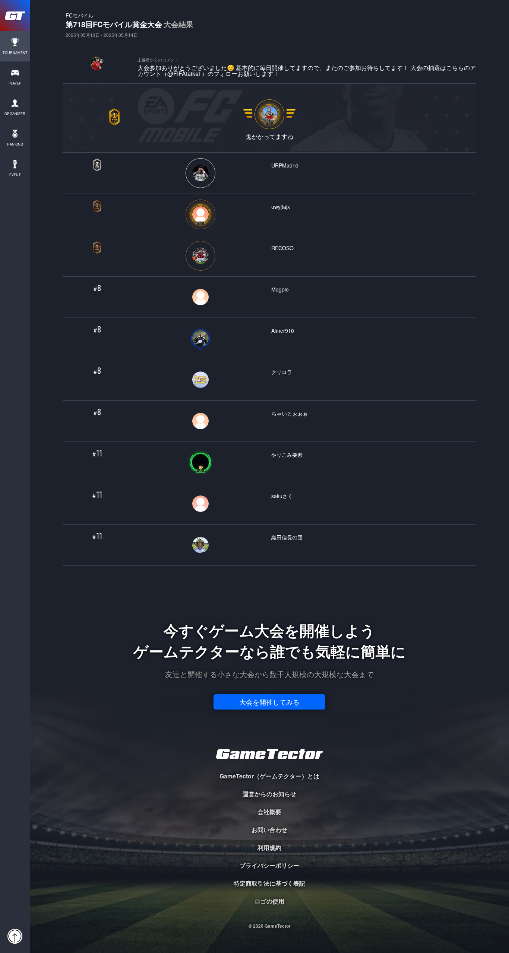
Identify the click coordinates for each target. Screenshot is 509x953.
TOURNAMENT (15, 52)
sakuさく (282, 495)
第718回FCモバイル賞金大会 (129, 25)
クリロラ (281, 371)
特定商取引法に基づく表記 (269, 883)
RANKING (15, 144)
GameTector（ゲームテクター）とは (269, 776)
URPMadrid (284, 165)
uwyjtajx (280, 206)
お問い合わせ (269, 829)
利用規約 (269, 847)
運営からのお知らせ (269, 794)
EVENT (15, 174)
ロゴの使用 (269, 901)
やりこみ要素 (287, 454)
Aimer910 (282, 330)
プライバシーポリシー (269, 865)
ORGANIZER (14, 113)
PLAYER (15, 83)
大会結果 (178, 24)
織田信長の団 (287, 537)
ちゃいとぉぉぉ (289, 413)
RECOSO (282, 247)
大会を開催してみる (269, 702)
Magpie (280, 289)
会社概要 (269, 811)
